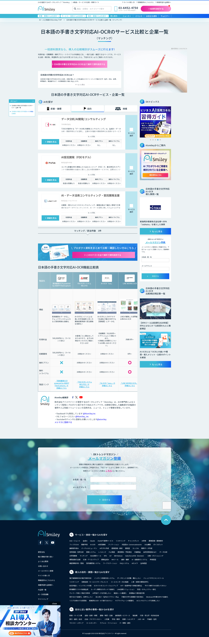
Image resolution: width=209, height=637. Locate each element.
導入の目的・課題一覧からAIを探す (92, 572)
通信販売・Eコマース (122, 615)
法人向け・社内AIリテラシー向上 (107, 597)
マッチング (84, 556)
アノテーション (113, 544)
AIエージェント (74, 541)
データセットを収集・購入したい (129, 578)
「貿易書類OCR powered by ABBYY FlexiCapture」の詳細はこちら (61, 384)
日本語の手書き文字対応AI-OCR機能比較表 (22, 112)
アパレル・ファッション (108, 623)
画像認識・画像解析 (156, 541)
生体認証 (143, 563)
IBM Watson (118, 556)
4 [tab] (157, 139)
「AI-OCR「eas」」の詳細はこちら (107, 384)
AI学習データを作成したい (102, 593)
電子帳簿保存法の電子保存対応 (80, 578)
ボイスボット (158, 544)
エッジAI (136, 548)
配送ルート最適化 (120, 593)
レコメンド (102, 552)
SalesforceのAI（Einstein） (135, 556)
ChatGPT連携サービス (105, 541)
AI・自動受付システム (139, 559)
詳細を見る (52, 141)
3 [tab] (155, 139)
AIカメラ (135, 563)
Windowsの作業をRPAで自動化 (157, 597)
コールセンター (91, 623)
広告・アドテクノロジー (93, 619)
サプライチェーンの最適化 (124, 600)
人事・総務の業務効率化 (139, 582)
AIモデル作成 (104, 548)
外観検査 (137, 552)
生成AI (85, 541)
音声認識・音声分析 (76, 552)
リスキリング (120, 541)
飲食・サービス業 (75, 615)
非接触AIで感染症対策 (137, 593)
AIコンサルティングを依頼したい (148, 600)
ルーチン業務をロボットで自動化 (103, 589)
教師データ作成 (146, 548)
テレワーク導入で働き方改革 (79, 593)
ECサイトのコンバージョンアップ (106, 585)
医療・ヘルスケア (128, 619)
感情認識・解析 (117, 548)
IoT (110, 556)
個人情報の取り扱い (45, 556)
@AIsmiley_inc (82, 416)
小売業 (106, 619)
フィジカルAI (74, 544)
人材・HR (141, 619)
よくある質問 (43, 561)
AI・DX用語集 (43, 594)
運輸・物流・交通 (106, 615)
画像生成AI (105, 559)
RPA (105, 556)
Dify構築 (148, 544)
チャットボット (133, 541)
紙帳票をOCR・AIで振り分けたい (100, 600)
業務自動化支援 (74, 559)
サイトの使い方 (129, 2)
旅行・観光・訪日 (75, 619)
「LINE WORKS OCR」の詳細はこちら (129, 384)
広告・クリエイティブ (91, 559)
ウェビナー (165, 16)
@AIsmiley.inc (89, 413)
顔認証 (127, 548)
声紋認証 (153, 559)
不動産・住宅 (152, 619)
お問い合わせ (43, 566)
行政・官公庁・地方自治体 (149, 615)
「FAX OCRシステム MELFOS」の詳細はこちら (84, 384)
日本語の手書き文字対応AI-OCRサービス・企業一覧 (22, 107)
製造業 (135, 615)
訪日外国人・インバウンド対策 (80, 585)
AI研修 (144, 541)
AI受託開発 (102, 544)
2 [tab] (153, 139)
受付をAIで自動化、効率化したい (81, 597)
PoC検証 (112, 552)
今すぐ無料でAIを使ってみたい (155, 585)
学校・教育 (116, 619)
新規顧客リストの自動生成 (78, 589)
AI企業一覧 (42, 589)
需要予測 (84, 544)
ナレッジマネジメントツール (153, 578)
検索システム (91, 552)
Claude (92, 541)
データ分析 (163, 552)
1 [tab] (150, 139)
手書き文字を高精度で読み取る (132, 597)
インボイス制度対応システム (104, 578)
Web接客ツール (95, 556)
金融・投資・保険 (91, 615)
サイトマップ (43, 599)
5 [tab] (160, 139)
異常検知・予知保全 (125, 552)
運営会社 (41, 552)
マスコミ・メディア (76, 623)
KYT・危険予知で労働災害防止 (131, 585)
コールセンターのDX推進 (119, 582)
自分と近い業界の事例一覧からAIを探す (94, 609)
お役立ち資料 (151, 16)
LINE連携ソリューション (125, 589)
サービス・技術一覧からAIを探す (91, 535)
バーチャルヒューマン (89, 548)
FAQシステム (124, 563)
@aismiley (101, 419)
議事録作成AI (74, 548)
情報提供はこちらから (146, 2)
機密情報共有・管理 (76, 563)
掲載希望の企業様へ (164, 2)
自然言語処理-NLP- (150, 552)
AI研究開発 (73, 556)
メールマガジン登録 (45, 571)
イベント (138, 16)
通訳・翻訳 (125, 559)
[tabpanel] (155, 122)
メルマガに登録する (63, 422)
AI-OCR (92, 544)
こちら (108, 470)
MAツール (115, 559)
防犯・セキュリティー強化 (146, 589)
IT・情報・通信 (125, 623)
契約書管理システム (93, 563)
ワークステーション (110, 563)
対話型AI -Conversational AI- (132, 544)
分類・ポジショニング (155, 556)
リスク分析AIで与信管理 (77, 600)
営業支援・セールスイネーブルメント (95, 582)
